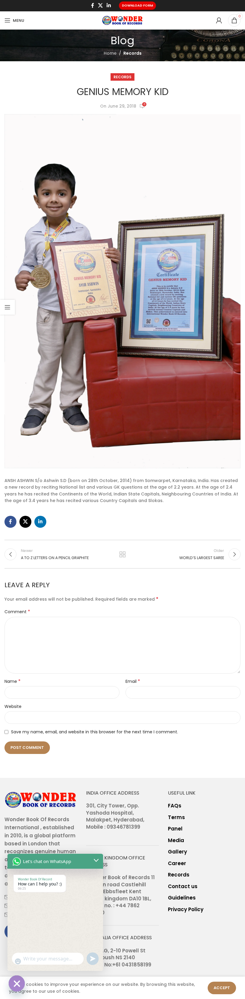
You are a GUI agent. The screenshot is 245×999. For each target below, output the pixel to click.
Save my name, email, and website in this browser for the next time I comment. (94, 732)
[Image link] (40, 799)
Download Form (137, 5)
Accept (222, 988)
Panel (175, 828)
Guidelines (182, 897)
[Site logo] (122, 20)
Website (13, 706)
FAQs (174, 805)
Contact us (182, 886)
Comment (17, 611)
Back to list (122, 554)
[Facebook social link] (92, 5)
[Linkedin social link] (109, 5)
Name (12, 681)
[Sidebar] (7, 307)
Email (132, 681)
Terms (176, 817)
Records (132, 53)
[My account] (219, 20)
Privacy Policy (185, 909)
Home (110, 53)
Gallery (177, 851)
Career (177, 863)
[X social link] (100, 5)
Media (176, 840)
